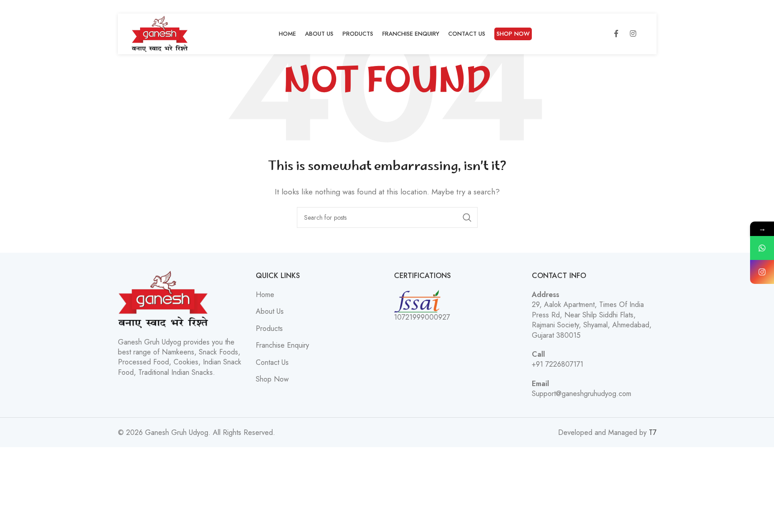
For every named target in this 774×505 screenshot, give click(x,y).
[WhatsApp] (762, 248)
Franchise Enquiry (282, 345)
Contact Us (272, 363)
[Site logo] (159, 33)
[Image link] (163, 298)
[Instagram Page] (762, 272)
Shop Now (272, 379)
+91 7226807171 (557, 364)
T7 (653, 432)
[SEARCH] (467, 217)
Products (269, 329)
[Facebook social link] (616, 34)
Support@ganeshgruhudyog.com (581, 393)
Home (265, 295)
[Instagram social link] (633, 34)
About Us (270, 311)
